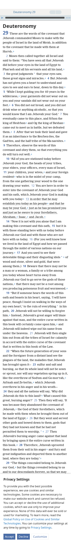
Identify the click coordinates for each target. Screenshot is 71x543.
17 (19, 253)
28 (21, 445)
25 (36, 400)
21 (31, 333)
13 (27, 199)
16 (31, 239)
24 (5, 391)
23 (34, 364)
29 (8, 463)
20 (13, 311)
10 (8, 159)
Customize (40, 537)
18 (25, 266)
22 (8, 351)
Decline (23, 537)
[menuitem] (5, 4)
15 (53, 226)
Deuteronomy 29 (24, 12)
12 (33, 185)
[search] (66, 4)
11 (5, 172)
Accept (9, 537)
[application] (35, 17)
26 (31, 418)
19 (8, 293)
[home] (5, 4)
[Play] (2, 17)
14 (8, 221)
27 (47, 431)
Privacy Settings (41, 527)
